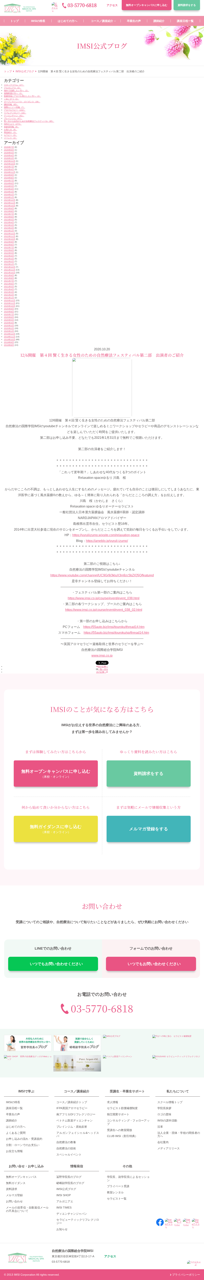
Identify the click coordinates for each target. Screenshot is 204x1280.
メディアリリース (168, 1148)
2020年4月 (9, 323)
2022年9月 (9, 242)
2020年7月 (9, 314)
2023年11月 (9, 203)
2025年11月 (9, 161)
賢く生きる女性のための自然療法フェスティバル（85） (29, 121)
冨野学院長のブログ (68, 1176)
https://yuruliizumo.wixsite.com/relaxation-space (105, 535)
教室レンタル (115, 1192)
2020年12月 (9, 300)
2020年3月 (9, 325)
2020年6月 (9, 317)
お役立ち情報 (14, 1151)
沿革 (160, 1126)
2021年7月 (9, 281)
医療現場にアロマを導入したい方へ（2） (22, 96)
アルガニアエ (64, 1201)
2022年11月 (9, 236)
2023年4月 (9, 222)
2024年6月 (9, 183)
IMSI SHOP (63, 1195)
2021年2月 (9, 295)
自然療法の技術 (66, 1148)
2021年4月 (9, 289)
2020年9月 (9, 309)
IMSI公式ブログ (66, 1189)
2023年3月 (9, 225)
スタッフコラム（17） (14, 85)
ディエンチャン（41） (14, 116)
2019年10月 (9, 339)
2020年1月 (9, 331)
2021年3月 (9, 292)
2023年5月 (9, 219)
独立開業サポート (118, 1114)
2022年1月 (9, 264)
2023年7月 (9, 214)
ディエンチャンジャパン (71, 1213)
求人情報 (112, 1102)
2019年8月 (9, 345)
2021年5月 (9, 286)
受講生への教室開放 (119, 1130)
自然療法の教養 (66, 1142)
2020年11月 (9, 303)
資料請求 (187, 5)
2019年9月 (9, 342)
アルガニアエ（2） (12, 88)
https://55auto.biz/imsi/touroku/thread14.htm (113, 627)
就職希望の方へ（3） (13, 93)
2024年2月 (9, 194)
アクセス (112, 5)
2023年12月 (9, 200)
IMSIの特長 (13, 1102)
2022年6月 (9, 250)
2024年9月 (9, 175)
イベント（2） (10, 138)
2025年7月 (9, 167)
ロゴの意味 (164, 1114)
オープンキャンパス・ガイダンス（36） (22, 102)
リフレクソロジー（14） (15, 113)
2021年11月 (9, 270)
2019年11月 (9, 337)
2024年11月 (9, 172)
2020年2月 (9, 328)
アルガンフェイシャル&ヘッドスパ (77, 1134)
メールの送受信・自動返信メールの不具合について (27, 1209)
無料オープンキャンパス (146, 5)
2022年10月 (9, 239)
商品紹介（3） (10, 132)
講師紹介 (11, 1120)
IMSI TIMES (64, 1207)
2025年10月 (9, 164)
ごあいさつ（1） (11, 99)
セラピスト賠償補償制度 (122, 1108)
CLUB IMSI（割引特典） (122, 1136)
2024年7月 (9, 180)
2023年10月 (9, 206)
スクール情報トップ (169, 1102)
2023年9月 (9, 208)
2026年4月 (9, 155)
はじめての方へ (16, 1126)
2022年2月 (9, 261)
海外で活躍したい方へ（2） (16, 90)
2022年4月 (9, 256)
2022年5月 (9, 253)
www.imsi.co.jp (102, 655)
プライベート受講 (118, 1186)
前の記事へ (103, 666)
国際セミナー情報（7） (14, 107)
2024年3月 (9, 192)
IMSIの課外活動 (167, 1120)
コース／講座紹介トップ (71, 1102)
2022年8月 (9, 245)
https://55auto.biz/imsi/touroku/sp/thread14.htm (116, 632)
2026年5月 (9, 153)
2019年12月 (9, 334)
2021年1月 (9, 298)
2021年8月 (9, 278)
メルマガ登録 (14, 1195)
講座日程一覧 (14, 1108)
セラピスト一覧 (117, 1198)
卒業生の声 (13, 1114)
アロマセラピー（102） (15, 110)
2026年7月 (9, 147)
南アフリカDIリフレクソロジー (75, 1114)
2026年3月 (9, 158)
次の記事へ (101, 672)
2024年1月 (9, 197)
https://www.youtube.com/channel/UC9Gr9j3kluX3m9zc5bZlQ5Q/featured (102, 575)
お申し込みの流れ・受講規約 (24, 1138)
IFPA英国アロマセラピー (71, 1108)
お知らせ (62, 1229)
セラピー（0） (10, 135)
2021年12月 (9, 267)
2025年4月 (9, 169)
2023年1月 (9, 231)
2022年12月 (9, 233)
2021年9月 (9, 275)
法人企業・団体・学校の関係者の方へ (178, 1134)
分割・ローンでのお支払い (22, 1145)
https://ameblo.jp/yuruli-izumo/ (107, 541)
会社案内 (163, 1142)
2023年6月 (9, 217)
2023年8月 (9, 211)
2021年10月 (9, 272)
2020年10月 (9, 306)
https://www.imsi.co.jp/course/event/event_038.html (103, 598)
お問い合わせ (14, 1201)
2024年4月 (9, 189)
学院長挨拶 (164, 1108)
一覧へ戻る (103, 669)
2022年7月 (9, 247)
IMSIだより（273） (13, 124)
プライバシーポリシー (186, 1274)
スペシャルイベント (68, 1154)
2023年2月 (9, 228)
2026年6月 (9, 150)
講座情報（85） (11, 104)
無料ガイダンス (16, 1183)
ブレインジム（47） (13, 118)
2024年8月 (9, 178)
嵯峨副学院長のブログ (70, 1183)
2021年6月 (9, 284)
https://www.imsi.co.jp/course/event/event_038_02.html (103, 609)
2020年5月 (9, 320)
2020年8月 (9, 311)
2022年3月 (9, 259)
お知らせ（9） (10, 129)
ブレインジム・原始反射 (71, 1126)
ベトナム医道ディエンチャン (74, 1120)
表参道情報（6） (11, 127)
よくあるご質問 (16, 1132)
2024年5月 (9, 186)
